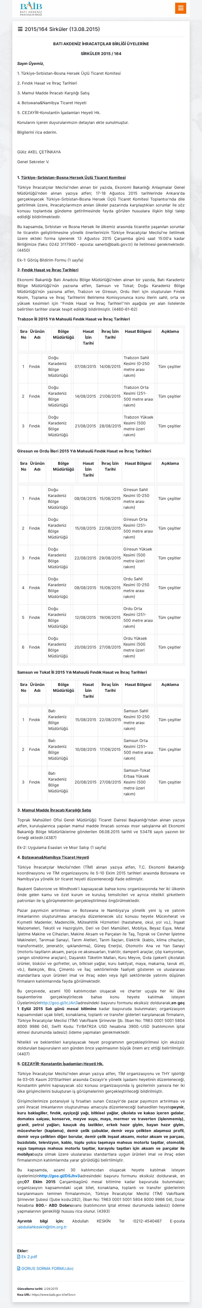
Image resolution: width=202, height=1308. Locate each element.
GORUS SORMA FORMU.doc (47, 1268)
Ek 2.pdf (28, 1256)
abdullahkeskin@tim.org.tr (42, 1226)
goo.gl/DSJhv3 (65, 1175)
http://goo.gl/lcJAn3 (59, 1002)
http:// (45, 1175)
